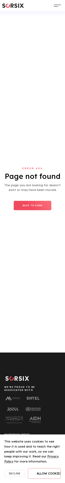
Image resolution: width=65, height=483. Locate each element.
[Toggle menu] (57, 5)
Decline (14, 473)
